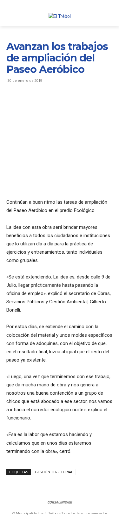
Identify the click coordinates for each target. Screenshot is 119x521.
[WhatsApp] (56, 103)
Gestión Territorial (54, 471)
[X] (27, 103)
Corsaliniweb (59, 502)
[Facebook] (12, 103)
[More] (71, 103)
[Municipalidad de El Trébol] (59, 16)
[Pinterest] (42, 103)
